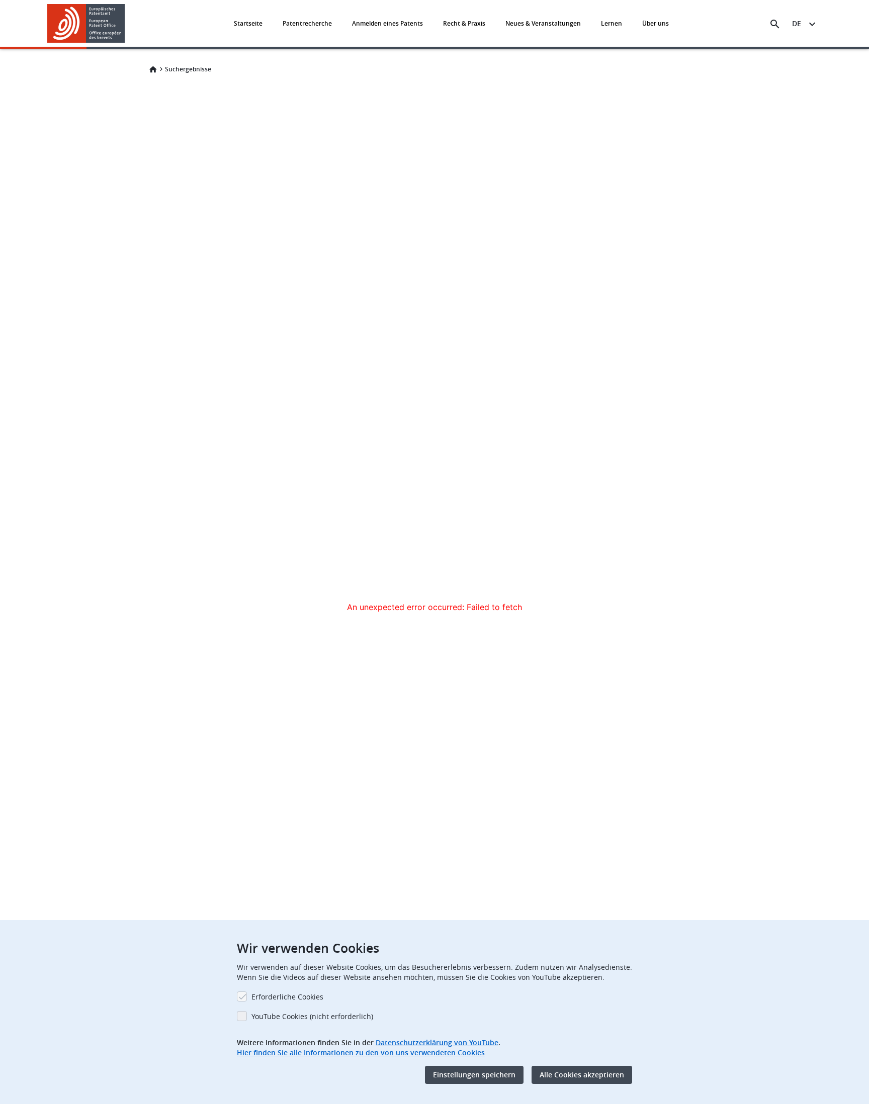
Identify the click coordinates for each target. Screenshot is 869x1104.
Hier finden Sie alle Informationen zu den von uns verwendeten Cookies (361, 1052)
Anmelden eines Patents (387, 23)
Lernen (611, 23)
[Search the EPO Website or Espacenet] (775, 24)
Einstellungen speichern (474, 1074)
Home (152, 69)
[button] (126, 24)
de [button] (796, 23)
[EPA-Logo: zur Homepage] (86, 23)
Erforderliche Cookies (287, 996)
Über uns (655, 23)
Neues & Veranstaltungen (543, 23)
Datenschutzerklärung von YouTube (437, 1042)
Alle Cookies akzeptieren (582, 1074)
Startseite (248, 23)
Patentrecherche (307, 23)
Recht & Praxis (464, 23)
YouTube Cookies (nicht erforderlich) (312, 1016)
